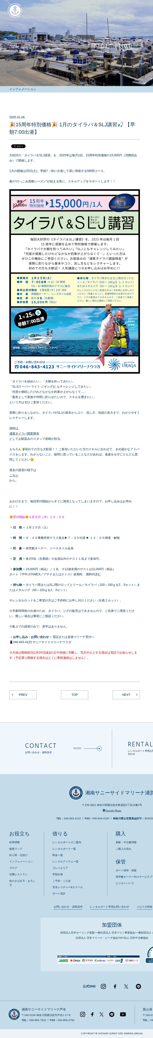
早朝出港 (57, 874)
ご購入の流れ (123, 848)
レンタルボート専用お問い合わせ (109, 906)
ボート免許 (58, 893)
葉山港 (147, 1009)
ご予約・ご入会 (61, 880)
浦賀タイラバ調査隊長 (24, 433)
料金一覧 (57, 855)
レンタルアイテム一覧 (65, 861)
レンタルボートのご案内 (66, 842)
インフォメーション (21, 861)
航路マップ (15, 848)
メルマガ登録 (144, 906)
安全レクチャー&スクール (67, 887)
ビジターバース (125, 883)
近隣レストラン (18, 874)
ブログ (13, 867)
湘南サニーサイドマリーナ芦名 (44, 1009)
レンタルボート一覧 (64, 848)
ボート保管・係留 (126, 870)
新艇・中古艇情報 (126, 842)
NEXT (126, 695)
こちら (13, 475)
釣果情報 (14, 842)
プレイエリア (60, 867)
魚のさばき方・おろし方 (22, 882)
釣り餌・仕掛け (18, 855)
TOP (74, 695)
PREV (23, 695)
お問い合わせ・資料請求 (68, 906)
